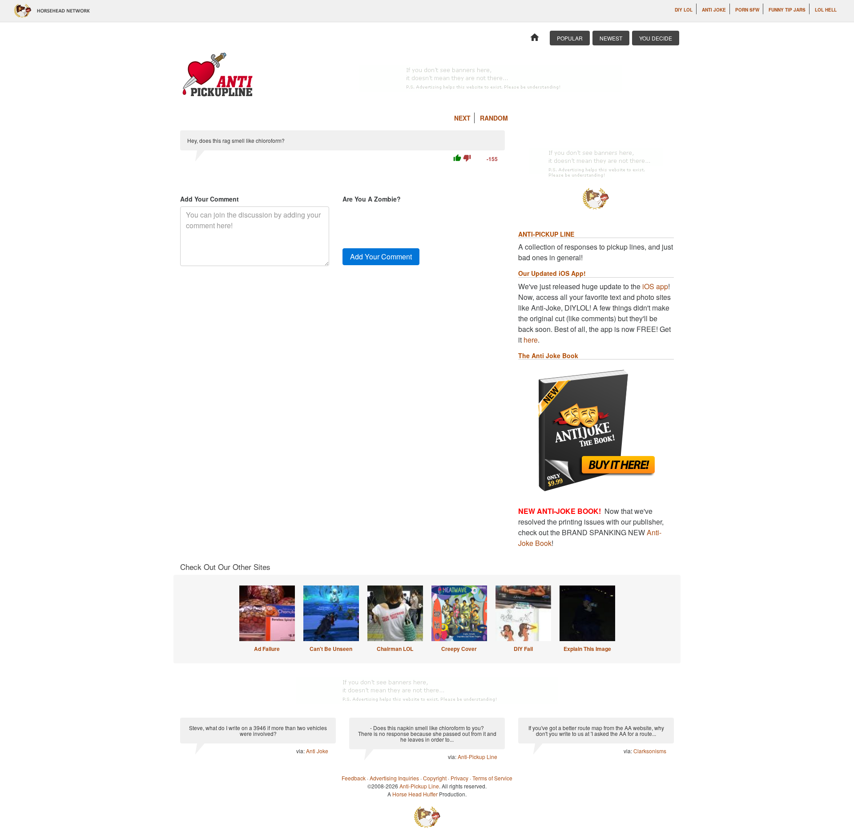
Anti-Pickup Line (477, 756)
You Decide (655, 38)
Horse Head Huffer (415, 794)
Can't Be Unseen (331, 649)
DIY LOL (684, 10)
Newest (611, 38)
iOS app (655, 286)
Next (462, 117)
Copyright (435, 778)
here (531, 340)
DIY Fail (523, 649)
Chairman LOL (395, 649)
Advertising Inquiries (394, 778)
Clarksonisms (649, 751)
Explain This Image (587, 649)
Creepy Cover (459, 649)
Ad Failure (267, 649)
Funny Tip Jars (787, 10)
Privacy (459, 778)
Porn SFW (747, 10)
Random (494, 117)
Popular (570, 38)
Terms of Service (492, 778)
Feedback (354, 778)
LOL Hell (826, 10)
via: (301, 751)
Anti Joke (714, 10)
